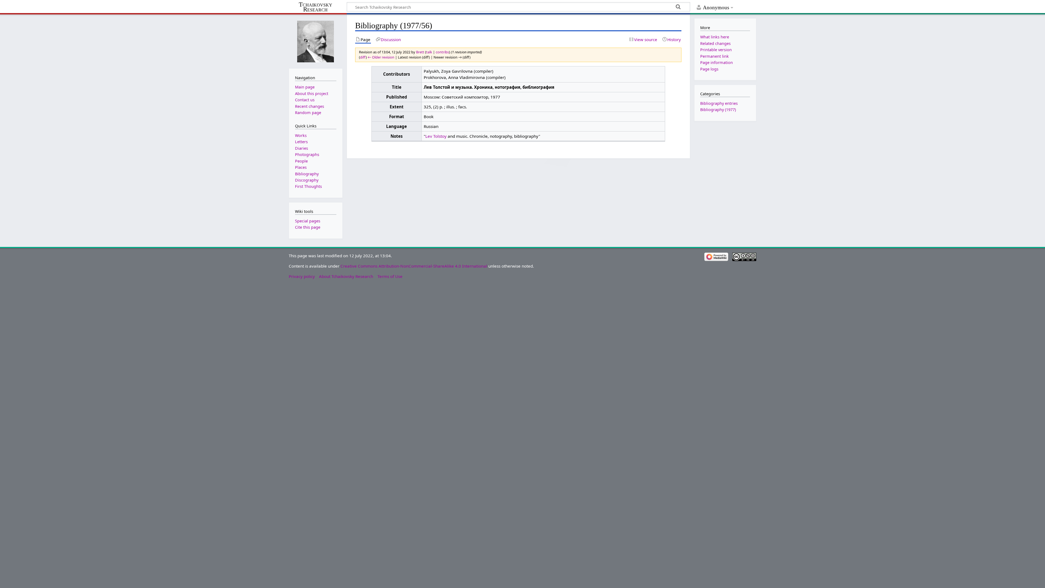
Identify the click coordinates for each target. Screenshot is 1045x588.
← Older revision (381, 57)
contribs (442, 52)
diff (363, 57)
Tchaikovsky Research (315, 7)
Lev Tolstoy (436, 136)
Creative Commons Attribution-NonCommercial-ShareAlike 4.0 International (413, 266)
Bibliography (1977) (718, 109)
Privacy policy (302, 276)
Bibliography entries (719, 103)
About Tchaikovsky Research (346, 276)
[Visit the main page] (316, 41)
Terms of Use (389, 276)
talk (429, 52)
